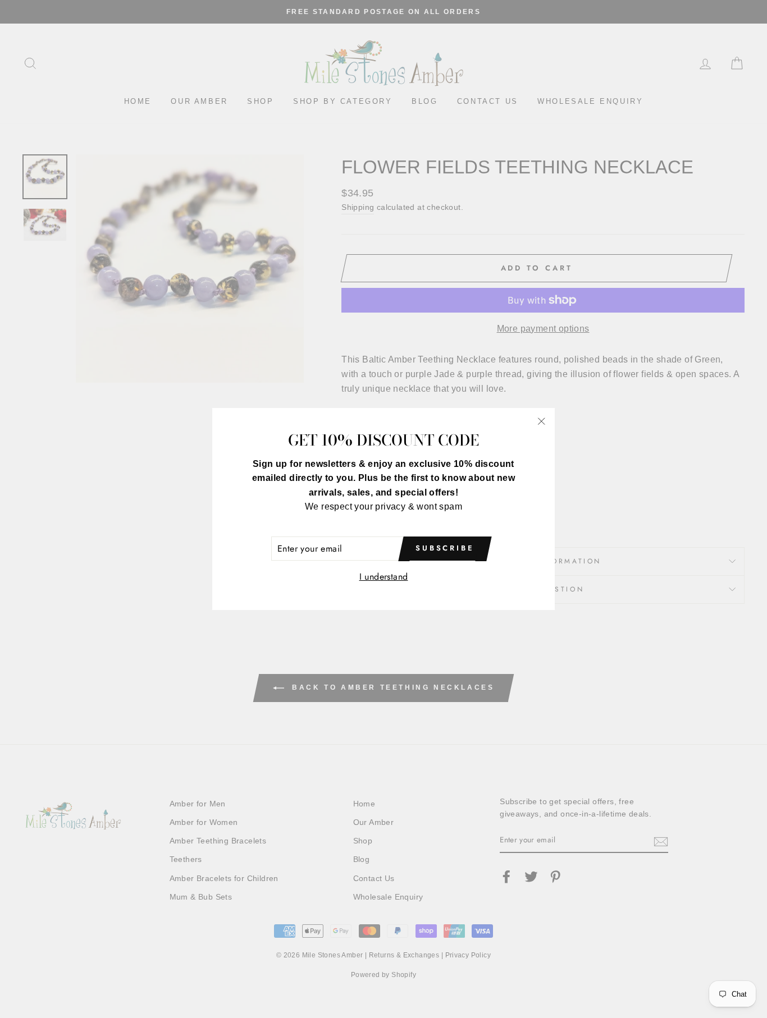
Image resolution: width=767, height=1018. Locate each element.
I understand (383, 576)
